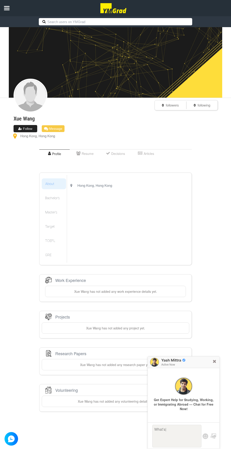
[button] (7, 8)
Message (55, 128)
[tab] (54, 153)
